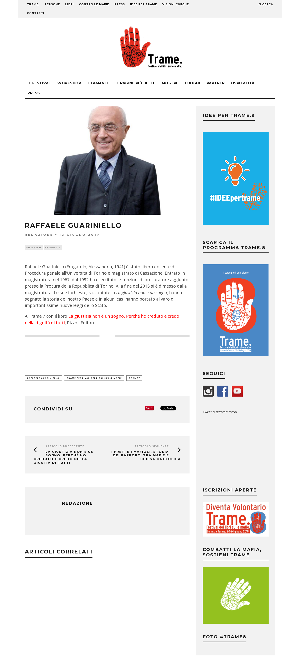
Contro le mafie (94, 4)
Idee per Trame (143, 4)
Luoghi (192, 83)
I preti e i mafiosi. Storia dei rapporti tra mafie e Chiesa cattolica (146, 455)
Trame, (33, 4)
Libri (69, 4)
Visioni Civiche (175, 4)
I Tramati (98, 83)
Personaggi (33, 247)
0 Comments (52, 247)
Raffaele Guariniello (43, 378)
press (119, 4)
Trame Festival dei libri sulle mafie (94, 378)
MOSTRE (170, 83)
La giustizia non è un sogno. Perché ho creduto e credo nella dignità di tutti (64, 457)
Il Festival (39, 83)
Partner (216, 83)
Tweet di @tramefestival (220, 412)
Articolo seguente (152, 446)
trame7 (134, 378)
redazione (39, 234)
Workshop (69, 83)
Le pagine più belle (134, 83)
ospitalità (243, 83)
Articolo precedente (64, 446)
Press (33, 93)
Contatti (35, 13)
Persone (52, 4)
